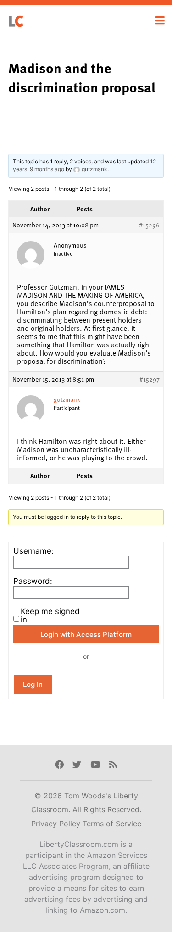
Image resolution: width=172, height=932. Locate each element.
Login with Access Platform (86, 634)
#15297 (149, 379)
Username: (33, 551)
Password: (32, 581)
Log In (33, 684)
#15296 (149, 225)
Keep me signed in (50, 615)
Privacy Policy (57, 823)
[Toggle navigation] (160, 20)
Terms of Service (112, 823)
